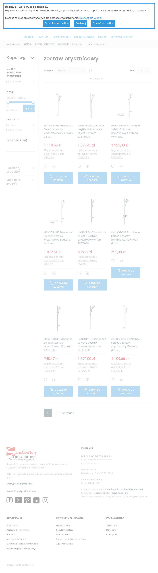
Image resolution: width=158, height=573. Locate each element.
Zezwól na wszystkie (56, 23)
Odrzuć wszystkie (103, 23)
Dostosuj (80, 23)
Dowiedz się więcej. (90, 18)
